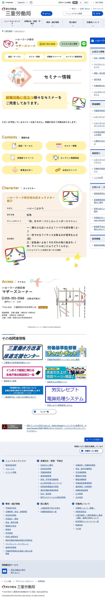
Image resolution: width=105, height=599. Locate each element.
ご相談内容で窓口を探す (50, 508)
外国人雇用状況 (12, 537)
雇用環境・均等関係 (84, 487)
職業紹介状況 (11, 526)
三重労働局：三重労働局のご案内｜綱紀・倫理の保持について (89, 516)
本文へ (74, 9)
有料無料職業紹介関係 (49, 487)
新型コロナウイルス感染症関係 (53, 497)
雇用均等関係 (11, 547)
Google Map (42, 307)
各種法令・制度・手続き (51, 461)
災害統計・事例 (12, 519)
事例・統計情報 (13, 504)
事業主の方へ (26, 170)
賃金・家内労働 (12, 522)
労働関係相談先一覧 (48, 512)
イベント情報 (11, 472)
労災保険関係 (81, 472)
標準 (74, 2)
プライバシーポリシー (24, 581)
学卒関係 (9, 533)
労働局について (83, 504)
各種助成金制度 (82, 490)
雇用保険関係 (45, 476)
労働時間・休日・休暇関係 (16, 512)
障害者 (8, 529)
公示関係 (79, 494)
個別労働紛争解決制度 (49, 490)
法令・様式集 (45, 494)
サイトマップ (98, 9)
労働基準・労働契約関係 (85, 465)
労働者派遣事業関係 (84, 483)
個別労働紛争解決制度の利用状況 (19, 540)
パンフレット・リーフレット (17, 544)
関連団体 (79, 525)
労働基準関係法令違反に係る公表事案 (19, 552)
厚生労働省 (99, 2)
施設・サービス (14, 56)
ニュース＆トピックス (16, 461)
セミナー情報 (34, 56)
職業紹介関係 (81, 476)
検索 (98, 14)
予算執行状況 (11, 508)
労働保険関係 (45, 472)
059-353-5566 (14, 298)
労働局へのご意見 (91, 451)
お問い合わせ (85, 9)
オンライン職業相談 (74, 56)
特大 (86, 2)
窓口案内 (44, 504)
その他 (78, 529)
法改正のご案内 (46, 465)
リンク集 (7, 581)
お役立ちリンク (69, 170)
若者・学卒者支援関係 (49, 479)
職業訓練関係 (81, 479)
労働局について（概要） (85, 508)
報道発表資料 (11, 465)
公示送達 (79, 497)
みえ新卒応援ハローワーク (51, 483)
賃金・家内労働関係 (84, 469)
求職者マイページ (54, 56)
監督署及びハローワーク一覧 (87, 521)
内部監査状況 (81, 512)
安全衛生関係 (45, 469)
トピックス (10, 469)
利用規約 (41, 581)
